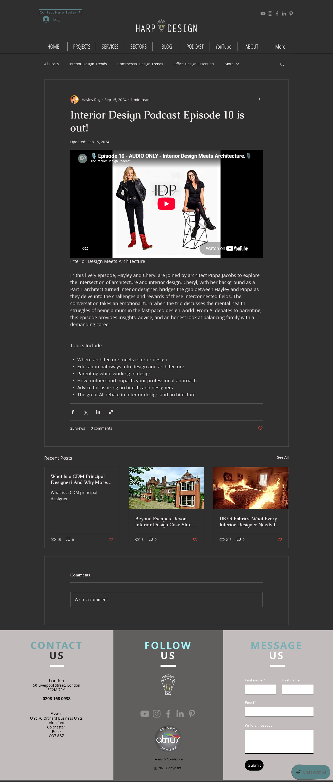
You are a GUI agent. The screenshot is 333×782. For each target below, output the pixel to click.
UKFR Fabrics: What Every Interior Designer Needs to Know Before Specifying (249, 522)
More (229, 63)
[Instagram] (270, 13)
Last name (291, 680)
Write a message (259, 725)
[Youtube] (263, 13)
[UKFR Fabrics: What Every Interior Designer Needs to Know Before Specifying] (251, 488)
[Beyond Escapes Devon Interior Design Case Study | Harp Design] (166, 488)
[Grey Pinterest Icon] (291, 13)
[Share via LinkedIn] (98, 412)
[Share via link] (110, 412)
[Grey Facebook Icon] (277, 13)
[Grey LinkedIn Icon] (284, 13)
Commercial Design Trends (140, 63)
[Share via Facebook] (72, 412)
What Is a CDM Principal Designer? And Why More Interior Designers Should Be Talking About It (79, 479)
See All (283, 457)
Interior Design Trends (88, 63)
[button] (282, 64)
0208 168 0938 (57, 698)
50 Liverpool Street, (50, 685)
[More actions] (260, 99)
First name (255, 680)
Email (250, 703)
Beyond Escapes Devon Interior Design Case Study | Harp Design (164, 522)
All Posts (51, 63)
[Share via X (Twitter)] (85, 412)
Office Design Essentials (194, 63)
